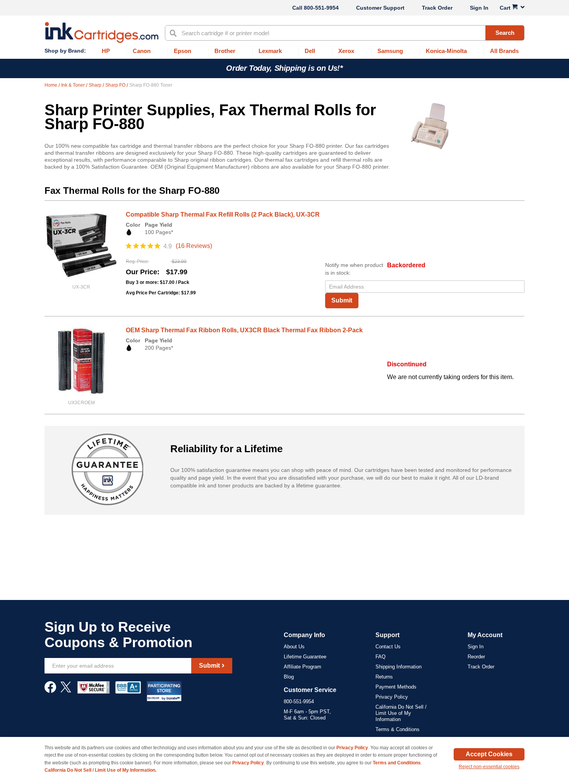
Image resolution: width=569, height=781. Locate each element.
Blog (289, 677)
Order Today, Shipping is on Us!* (284, 68)
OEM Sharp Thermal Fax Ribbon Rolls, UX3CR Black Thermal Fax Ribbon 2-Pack (244, 330)
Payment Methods (395, 687)
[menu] (284, 51)
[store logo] (102, 32)
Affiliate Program (302, 667)
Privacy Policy (391, 697)
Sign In (479, 8)
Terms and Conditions (397, 763)
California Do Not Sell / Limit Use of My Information (401, 713)
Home (51, 85)
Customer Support (380, 8)
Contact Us (388, 646)
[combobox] (344, 33)
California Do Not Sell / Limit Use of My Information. (100, 770)
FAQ (380, 657)
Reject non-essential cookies (489, 766)
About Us (294, 646)
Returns (384, 677)
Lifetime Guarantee (305, 657)
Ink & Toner (73, 85)
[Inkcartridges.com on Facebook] (50, 691)
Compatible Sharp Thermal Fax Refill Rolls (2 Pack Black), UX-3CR (223, 214)
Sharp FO (116, 85)
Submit (341, 300)
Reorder (476, 657)
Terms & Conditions (397, 729)
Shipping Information (398, 667)
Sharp (96, 85)
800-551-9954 (321, 8)
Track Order (437, 8)
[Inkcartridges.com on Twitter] (66, 691)
